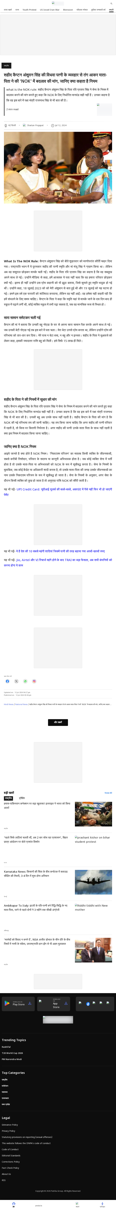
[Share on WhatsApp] (25, 681)
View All (108, 793)
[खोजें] (111, 3)
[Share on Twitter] (16, 681)
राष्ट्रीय (6, 66)
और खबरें (58, 722)
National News (21, 704)
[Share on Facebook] (7, 681)
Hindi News (9, 704)
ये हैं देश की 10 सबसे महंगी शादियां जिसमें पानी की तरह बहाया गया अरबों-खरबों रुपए (60, 552)
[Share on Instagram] (34, 681)
